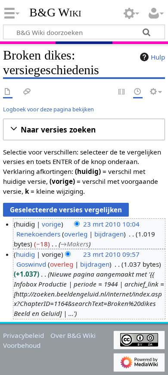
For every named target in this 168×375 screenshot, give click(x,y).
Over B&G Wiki (73, 335)
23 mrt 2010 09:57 (111, 254)
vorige (51, 224)
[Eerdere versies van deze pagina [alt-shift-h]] (138, 92)
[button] (84, 130)
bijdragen (109, 234)
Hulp (158, 57)
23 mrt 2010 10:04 (111, 224)
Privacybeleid (23, 335)
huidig (25, 254)
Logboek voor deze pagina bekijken (48, 109)
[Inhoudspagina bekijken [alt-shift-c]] (7, 92)
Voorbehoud (21, 345)
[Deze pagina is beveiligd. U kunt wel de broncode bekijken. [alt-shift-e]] (122, 92)
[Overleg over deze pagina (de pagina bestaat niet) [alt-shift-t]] (27, 92)
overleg (75, 234)
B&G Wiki (55, 12)
